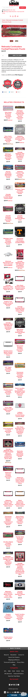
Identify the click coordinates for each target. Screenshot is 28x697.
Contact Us (21, 654)
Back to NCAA (15, 648)
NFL (5, 671)
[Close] (8, 695)
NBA (9, 671)
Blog (14, 664)
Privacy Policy (20, 662)
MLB (13, 671)
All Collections (8, 673)
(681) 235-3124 (11, 10)
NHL (22, 671)
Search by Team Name (14, 676)
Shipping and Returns (14, 659)
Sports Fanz (15, 688)
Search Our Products (14, 657)
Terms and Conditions (9, 662)
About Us (6, 654)
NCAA (18, 671)
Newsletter (13, 654)
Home (3, 20)
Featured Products (19, 673)
